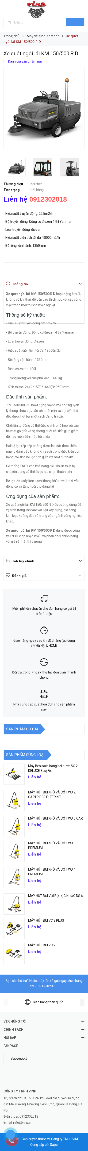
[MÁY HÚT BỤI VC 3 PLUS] (14, 928)
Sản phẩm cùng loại (25, 755)
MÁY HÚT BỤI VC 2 (41, 945)
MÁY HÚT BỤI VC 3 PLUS (46, 920)
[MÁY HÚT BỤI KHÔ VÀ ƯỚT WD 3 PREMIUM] (14, 851)
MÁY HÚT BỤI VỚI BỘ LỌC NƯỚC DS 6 (55, 896)
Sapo (54, 1145)
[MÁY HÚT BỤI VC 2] (14, 953)
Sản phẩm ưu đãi (22, 729)
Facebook (19, 1059)
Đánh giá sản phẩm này (24, 61)
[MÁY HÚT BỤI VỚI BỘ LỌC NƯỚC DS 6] (14, 904)
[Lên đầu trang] (78, 1137)
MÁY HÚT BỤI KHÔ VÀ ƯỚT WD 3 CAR (55, 818)
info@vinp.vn (22, 1122)
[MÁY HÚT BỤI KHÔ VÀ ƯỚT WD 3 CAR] (14, 826)
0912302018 (48, 199)
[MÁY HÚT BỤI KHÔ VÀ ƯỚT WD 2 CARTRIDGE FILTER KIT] (14, 800)
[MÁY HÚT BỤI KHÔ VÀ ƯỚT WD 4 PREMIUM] (14, 877)
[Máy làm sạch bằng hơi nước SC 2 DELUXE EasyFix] (14, 774)
